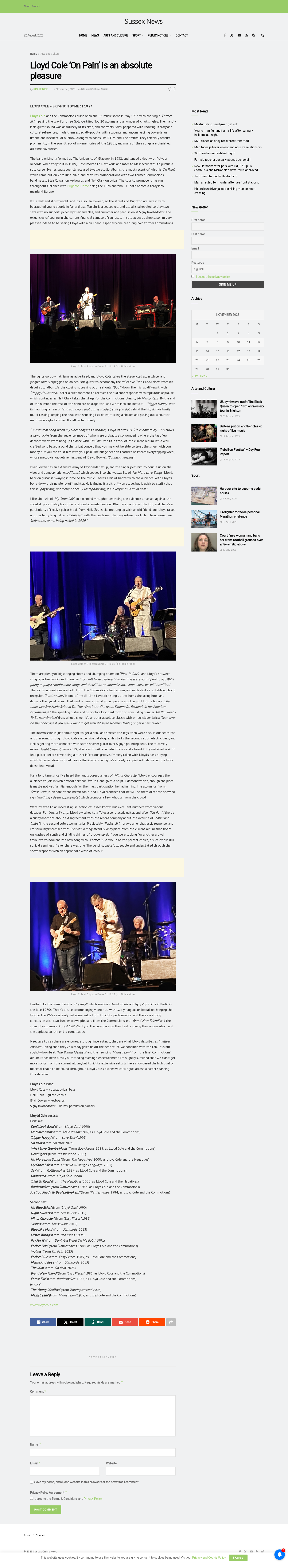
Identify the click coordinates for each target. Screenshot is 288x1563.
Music (104, 89)
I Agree (238, 1557)
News (95, 35)
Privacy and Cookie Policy (209, 1557)
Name (35, 1444)
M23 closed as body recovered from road (221, 141)
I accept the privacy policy (213, 276)
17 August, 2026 (231, 436)
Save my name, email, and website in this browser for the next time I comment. (86, 1482)
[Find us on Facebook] (225, 35)
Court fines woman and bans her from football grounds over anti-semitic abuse (241, 540)
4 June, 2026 (229, 498)
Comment (38, 1391)
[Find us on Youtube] (239, 35)
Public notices (158, 35)
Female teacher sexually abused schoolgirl (222, 159)
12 (258, 342)
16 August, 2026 (231, 459)
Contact (36, 6)
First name (198, 220)
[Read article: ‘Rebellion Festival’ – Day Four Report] (204, 457)
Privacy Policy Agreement (48, 1492)
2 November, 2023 (64, 89)
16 (227, 351)
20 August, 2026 (231, 416)
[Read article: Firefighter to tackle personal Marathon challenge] (204, 519)
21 (207, 360)
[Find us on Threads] (253, 35)
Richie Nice (41, 89)
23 (227, 360)
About (27, 6)
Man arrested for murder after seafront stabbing (226, 182)
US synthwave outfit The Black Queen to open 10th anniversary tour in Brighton (242, 406)
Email (35, 1463)
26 (258, 360)
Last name (198, 234)
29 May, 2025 (229, 550)
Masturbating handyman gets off (216, 124)
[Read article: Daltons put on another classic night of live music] (204, 433)
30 (227, 369)
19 (258, 351)
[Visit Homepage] (144, 21)
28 (207, 369)
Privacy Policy (93, 1498)
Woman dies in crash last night (214, 153)
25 (248, 360)
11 (248, 342)
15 (217, 351)
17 (238, 351)
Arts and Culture (116, 35)
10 (238, 342)
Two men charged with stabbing (215, 176)
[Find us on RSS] (246, 35)
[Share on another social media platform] (171, 1322)
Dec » (203, 376)
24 (238, 360)
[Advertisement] (107, 239)
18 (248, 351)
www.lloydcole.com (44, 1305)
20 (196, 360)
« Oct (195, 376)
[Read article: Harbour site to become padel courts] (204, 496)
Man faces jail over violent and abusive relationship (228, 147)
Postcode (197, 262)
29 (217, 369)
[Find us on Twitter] (231, 35)
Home (83, 35)
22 (217, 360)
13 (196, 351)
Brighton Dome (78, 186)
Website (111, 1463)
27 (196, 369)
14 (207, 351)
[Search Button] (262, 35)
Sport (136, 35)
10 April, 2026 (229, 522)
